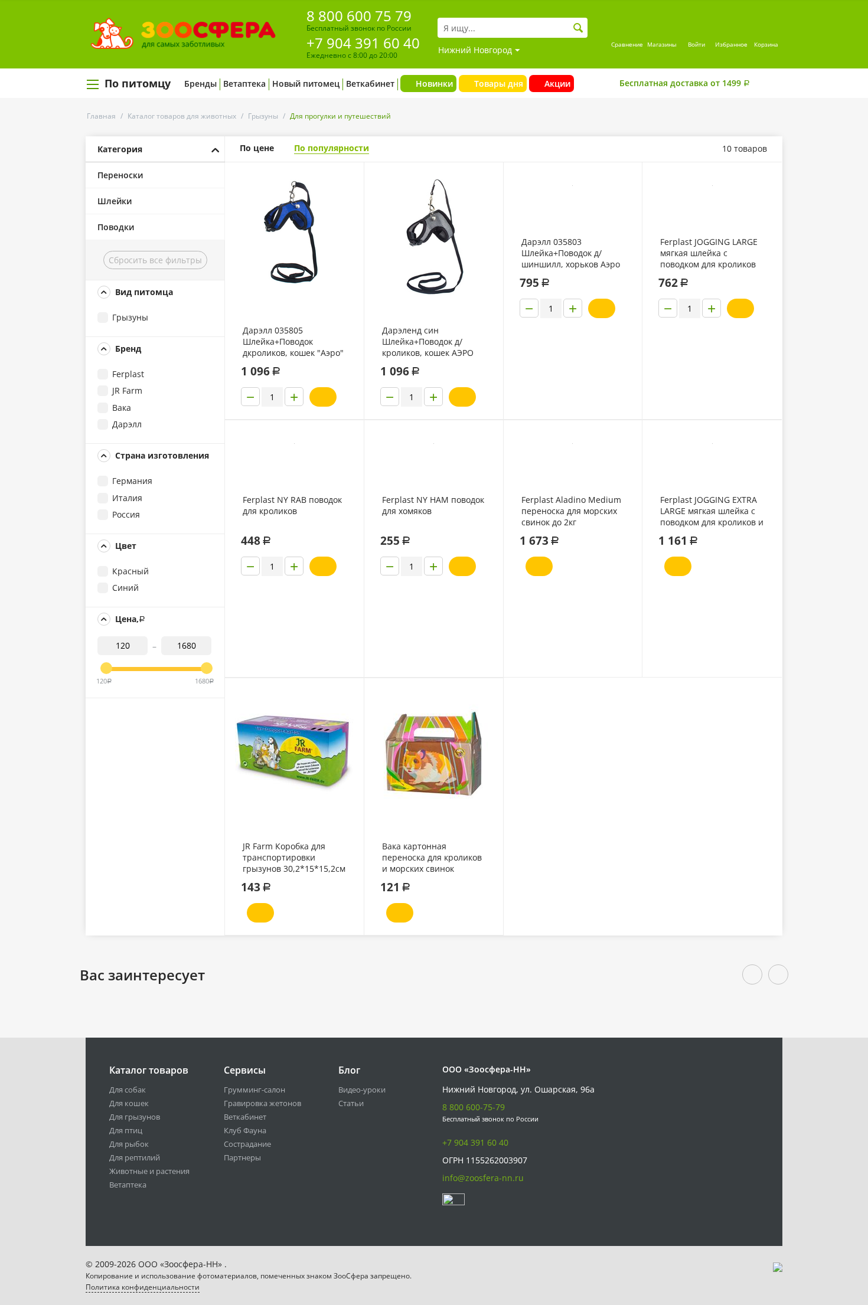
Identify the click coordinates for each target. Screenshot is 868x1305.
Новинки (434, 83)
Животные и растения (149, 1171)
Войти (696, 44)
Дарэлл (127, 424)
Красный (130, 571)
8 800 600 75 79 (359, 15)
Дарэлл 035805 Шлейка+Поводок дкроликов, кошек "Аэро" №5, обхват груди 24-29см (293, 342)
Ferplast (128, 374)
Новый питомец (306, 83)
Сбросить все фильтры (155, 260)
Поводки (115, 227)
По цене (257, 147)
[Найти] (578, 28)
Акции (557, 83)
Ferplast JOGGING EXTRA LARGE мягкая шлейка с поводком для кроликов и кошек (711, 511)
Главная (101, 116)
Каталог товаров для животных (182, 116)
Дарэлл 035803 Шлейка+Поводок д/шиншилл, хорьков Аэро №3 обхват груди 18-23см (572, 253)
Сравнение (627, 44)
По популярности (331, 147)
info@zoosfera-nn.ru (483, 1177)
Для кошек (129, 1103)
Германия (132, 480)
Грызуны (263, 116)
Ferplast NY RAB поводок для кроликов (292, 505)
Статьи (351, 1103)
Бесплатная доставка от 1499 (684, 83)
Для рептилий (134, 1157)
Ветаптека (244, 83)
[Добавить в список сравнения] (345, 197)
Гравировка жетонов (262, 1103)
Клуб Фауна (245, 1130)
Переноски (120, 175)
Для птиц (125, 1130)
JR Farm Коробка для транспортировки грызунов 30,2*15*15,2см (294, 857)
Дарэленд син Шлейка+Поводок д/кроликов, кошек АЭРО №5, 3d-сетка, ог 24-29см (432, 342)
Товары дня (498, 83)
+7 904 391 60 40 (363, 43)
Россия (126, 514)
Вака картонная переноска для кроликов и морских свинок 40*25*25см (432, 857)
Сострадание (247, 1144)
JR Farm (127, 390)
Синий (125, 587)
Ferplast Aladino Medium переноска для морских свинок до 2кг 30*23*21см (571, 511)
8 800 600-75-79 (473, 1107)
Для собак (127, 1089)
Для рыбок (129, 1144)
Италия (127, 497)
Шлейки (114, 201)
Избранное (731, 44)
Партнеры (242, 1157)
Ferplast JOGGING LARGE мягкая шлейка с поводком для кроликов (709, 253)
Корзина (766, 44)
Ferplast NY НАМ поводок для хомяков (433, 505)
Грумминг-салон (254, 1089)
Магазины (662, 44)
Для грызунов (134, 1116)
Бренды (200, 83)
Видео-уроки (362, 1089)
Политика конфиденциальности (143, 1287)
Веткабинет (370, 83)
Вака (121, 407)
